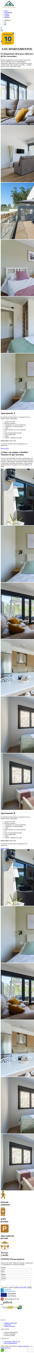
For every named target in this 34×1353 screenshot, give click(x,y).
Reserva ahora (5, 448)
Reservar (6, 17)
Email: (2, 1271)
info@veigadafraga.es (10, 1343)
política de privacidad (20, 1287)
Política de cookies (9, 1326)
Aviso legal (7, 1324)
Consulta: (3, 1278)
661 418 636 (8, 1341)
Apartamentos (8, 12)
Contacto (7, 15)
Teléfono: (3, 1274)
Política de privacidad (10, 1323)
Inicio (6, 11)
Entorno (6, 14)
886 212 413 (16, 1341)
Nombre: (3, 1267)
